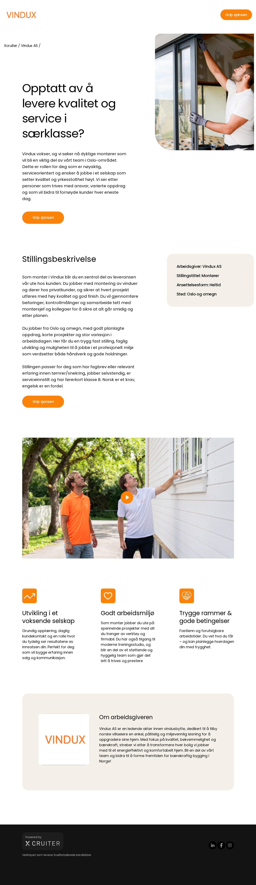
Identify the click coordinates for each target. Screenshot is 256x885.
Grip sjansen (236, 14)
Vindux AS (29, 45)
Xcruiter (10, 45)
